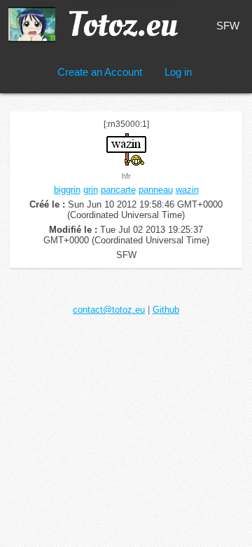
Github (166, 309)
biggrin (67, 189)
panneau (156, 189)
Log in (178, 72)
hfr (126, 176)
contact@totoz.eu (109, 309)
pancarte (118, 189)
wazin (187, 189)
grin (90, 189)
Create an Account (99, 72)
